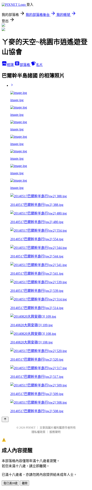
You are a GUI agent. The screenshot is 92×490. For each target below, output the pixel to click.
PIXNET (31, 427)
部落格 (25, 65)
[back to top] (5, 419)
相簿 (11, 65)
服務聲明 (55, 431)
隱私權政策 (38, 431)
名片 (39, 65)
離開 (24, 483)
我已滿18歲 (10, 483)
